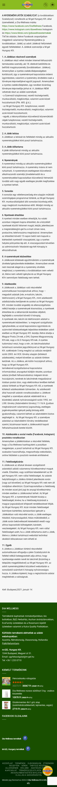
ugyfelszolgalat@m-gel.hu (21, 656)
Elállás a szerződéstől (29, 775)
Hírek (25, 766)
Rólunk (24, 768)
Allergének (11, 768)
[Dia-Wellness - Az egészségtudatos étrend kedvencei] (27, 5)
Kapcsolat (11, 770)
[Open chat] (47, 771)
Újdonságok (34, 763)
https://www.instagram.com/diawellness (22, 29)
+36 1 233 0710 (13, 660)
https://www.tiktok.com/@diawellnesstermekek (28, 33)
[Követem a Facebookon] (25, 738)
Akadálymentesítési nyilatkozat (28, 773)
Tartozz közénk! (39, 766)
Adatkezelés (38, 768)
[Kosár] (52, 5)
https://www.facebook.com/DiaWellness (22, 26)
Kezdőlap (7, 763)
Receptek (14, 766)
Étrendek (48, 763)
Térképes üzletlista (30, 770)
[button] (3, 4)
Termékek (20, 763)
